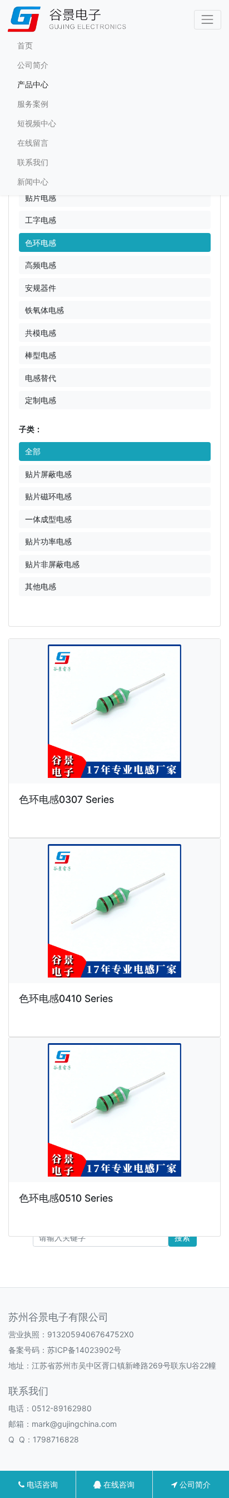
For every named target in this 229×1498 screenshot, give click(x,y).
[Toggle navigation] (207, 19)
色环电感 (40, 242)
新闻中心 (32, 181)
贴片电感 (40, 197)
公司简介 (32, 65)
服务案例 (32, 103)
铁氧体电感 (44, 310)
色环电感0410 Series (66, 998)
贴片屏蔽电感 (48, 474)
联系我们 (32, 162)
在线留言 (32, 142)
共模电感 (40, 333)
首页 (25, 45)
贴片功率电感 (48, 541)
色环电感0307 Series (66, 799)
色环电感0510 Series (66, 1198)
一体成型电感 (48, 519)
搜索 (182, 1237)
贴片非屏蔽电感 (52, 564)
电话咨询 (41, 1484)
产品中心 (32, 84)
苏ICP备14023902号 (84, 1350)
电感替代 (40, 378)
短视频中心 (36, 123)
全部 (33, 451)
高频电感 (40, 265)
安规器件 (40, 287)
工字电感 (40, 220)
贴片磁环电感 (48, 496)
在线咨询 (118, 1484)
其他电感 (40, 586)
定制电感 (40, 400)
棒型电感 (40, 355)
